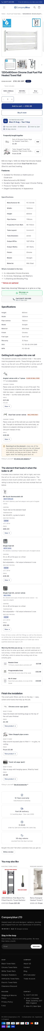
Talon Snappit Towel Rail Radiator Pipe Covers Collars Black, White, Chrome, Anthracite (22, 150)
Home (3, 14)
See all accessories (20, 784)
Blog (25, 971)
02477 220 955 (32, 995)
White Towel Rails (9, 971)
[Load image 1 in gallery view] (10, 64)
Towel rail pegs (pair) (17, 762)
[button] (4, 7)
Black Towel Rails (8, 964)
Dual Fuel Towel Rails (14, 14)
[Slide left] (2, 65)
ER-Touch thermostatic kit (13, 496)
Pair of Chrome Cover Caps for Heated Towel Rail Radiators (22, 140)
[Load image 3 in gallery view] (33, 64)
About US (27, 964)
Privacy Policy (7, 1002)
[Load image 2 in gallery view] (22, 64)
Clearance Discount (9, 986)
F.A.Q (4, 1006)
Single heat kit (8, 546)
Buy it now (22, 113)
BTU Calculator (29, 975)
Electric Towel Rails (9, 982)
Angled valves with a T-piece (14, 378)
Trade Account (29, 979)
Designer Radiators (9, 975)
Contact (27, 967)
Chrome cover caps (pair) (18, 706)
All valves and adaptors (22, 459)
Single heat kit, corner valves (14, 593)
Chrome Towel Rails (9, 967)
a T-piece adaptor (11, 381)
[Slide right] (41, 65)
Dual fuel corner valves (17, 415)
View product (11, 726)
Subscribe (36, 946)
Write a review (8, 852)
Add (37, 142)
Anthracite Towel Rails (10, 979)
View (8, 407)
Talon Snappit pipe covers (19, 734)
